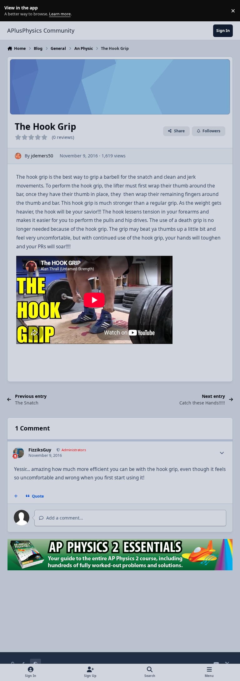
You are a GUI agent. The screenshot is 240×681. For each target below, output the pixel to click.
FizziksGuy (39, 450)
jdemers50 (42, 156)
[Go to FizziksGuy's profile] (18, 452)
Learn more (12, 11)
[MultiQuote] (16, 496)
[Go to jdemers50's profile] (18, 156)
